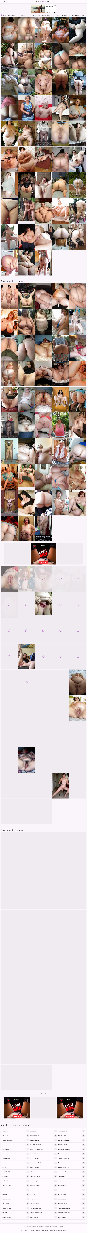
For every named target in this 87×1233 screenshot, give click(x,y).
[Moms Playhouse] (9, 708)
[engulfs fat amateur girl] (26, 133)
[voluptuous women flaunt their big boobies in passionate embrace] (26, 579)
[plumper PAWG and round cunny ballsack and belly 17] (77, 30)
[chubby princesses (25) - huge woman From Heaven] (43, 579)
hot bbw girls (5, 1149)
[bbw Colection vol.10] (77, 605)
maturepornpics (34, 1167)
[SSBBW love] (9, 262)
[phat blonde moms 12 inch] (9, 528)
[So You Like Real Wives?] (60, 631)
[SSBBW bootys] (60, 871)
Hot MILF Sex (62, 1136)
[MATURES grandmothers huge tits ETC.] (77, 579)
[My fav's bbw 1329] (77, 948)
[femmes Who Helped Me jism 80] (60, 211)
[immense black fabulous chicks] (9, 948)
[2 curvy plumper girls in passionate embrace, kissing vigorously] (26, 1000)
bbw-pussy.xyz (6, 1217)
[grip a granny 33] (26, 896)
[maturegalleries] (60, 786)
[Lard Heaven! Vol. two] (9, 82)
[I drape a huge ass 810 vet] (43, 631)
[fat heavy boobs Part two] (9, 56)
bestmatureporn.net (63, 1199)
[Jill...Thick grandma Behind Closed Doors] (77, 786)
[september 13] (26, 1051)
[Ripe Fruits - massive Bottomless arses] (77, 760)
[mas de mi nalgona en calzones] (77, 656)
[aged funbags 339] (9, 159)
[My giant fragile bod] (43, 451)
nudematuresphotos (35, 1145)
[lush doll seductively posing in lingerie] (26, 682)
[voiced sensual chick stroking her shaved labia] (60, 348)
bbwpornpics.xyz (34, 1140)
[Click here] (60, 133)
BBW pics (5, 1136)
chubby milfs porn (7, 1208)
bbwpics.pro (5, 1176)
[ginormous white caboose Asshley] (26, 262)
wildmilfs (32, 1172)
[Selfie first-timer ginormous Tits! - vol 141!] (77, 871)
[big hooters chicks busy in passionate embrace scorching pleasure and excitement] (60, 682)
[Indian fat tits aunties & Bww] (43, 1000)
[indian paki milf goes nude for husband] (43, 682)
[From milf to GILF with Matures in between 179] (43, 237)
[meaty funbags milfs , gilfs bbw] (9, 786)
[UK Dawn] (77, 348)
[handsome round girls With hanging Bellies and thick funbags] (9, 296)
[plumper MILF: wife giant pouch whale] (77, 451)
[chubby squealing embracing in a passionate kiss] (26, 399)
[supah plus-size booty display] (9, 896)
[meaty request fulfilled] (9, 1000)
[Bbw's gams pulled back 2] (9, 1051)
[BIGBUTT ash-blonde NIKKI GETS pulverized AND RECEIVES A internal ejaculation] (26, 922)
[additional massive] (60, 605)
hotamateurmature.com (36, 1149)
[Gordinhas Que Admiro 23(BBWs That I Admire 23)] (9, 133)
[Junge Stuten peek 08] (9, 237)
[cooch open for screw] (43, 348)
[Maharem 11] (26, 734)
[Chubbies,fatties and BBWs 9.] (43, 477)
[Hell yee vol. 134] (60, 1000)
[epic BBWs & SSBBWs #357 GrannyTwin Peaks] (60, 1026)
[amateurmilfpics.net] (60, 503)
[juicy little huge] (77, 211)
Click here (4, 1194)
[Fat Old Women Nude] (43, 605)
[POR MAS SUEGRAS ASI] (9, 185)
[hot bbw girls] (77, 159)
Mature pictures (62, 1145)
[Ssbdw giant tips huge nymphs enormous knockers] (60, 845)
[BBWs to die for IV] (9, 871)
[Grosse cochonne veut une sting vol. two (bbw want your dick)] (60, 185)
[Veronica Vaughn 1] (26, 1077)
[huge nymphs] (9, 734)
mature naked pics (63, 1172)
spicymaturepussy (35, 1185)
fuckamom (61, 1154)
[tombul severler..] (77, 82)
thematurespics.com (63, 1167)
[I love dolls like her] (43, 760)
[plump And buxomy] (26, 503)
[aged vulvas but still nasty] (26, 82)
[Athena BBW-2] (43, 56)
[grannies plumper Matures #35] (9, 631)
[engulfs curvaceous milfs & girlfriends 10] (60, 922)
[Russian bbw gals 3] (26, 237)
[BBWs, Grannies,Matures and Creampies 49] (26, 185)
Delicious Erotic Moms (36, 1176)
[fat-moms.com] (77, 708)
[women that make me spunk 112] (43, 211)
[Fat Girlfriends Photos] (26, 760)
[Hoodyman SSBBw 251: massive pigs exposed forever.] (43, 30)
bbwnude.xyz (6, 1199)
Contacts (25, 1230)
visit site (4, 1163)
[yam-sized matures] (60, 30)
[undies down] (43, 296)
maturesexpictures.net (64, 1208)
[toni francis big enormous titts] (60, 477)
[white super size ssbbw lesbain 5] (60, 159)
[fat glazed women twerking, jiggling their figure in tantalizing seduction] (9, 811)
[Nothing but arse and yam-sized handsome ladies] (43, 262)
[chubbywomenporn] (43, 82)
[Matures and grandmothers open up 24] (9, 477)
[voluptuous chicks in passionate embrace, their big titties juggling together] (26, 811)
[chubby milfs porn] (26, 373)
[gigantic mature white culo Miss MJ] (43, 948)
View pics (60, 1181)
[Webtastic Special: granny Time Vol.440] (60, 451)
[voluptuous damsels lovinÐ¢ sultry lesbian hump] (60, 56)
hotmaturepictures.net (64, 1158)
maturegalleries (34, 1136)
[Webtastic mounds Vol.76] (60, 656)
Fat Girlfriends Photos (36, 1163)
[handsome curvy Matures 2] (77, 631)
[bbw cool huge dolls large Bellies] (26, 56)
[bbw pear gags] (9, 30)
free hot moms (62, 1194)
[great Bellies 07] (77, 373)
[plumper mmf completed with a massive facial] (77, 1000)
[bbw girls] (60, 237)
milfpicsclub (33, 1131)
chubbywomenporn (7, 1140)
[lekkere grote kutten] (9, 399)
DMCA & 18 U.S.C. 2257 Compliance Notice (54, 1230)
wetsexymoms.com (35, 1208)
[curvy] (9, 656)
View (3, 1145)
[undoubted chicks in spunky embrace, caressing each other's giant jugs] (9, 760)
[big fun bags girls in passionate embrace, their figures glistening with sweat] (77, 56)
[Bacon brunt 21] (60, 322)
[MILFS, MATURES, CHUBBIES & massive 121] (26, 425)
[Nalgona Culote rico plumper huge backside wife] (60, 82)
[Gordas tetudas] (60, 579)
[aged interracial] (43, 159)
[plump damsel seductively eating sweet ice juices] (26, 322)
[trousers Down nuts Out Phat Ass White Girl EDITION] (26, 631)
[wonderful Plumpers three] (77, 1026)
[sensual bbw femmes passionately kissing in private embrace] (43, 185)
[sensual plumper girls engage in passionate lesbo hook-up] (26, 30)
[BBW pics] (77, 682)
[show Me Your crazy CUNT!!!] (60, 896)
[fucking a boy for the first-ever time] (77, 922)
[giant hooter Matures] (60, 425)
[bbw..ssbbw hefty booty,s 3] (9, 605)
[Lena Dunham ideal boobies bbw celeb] (9, 974)
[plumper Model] (60, 399)
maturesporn (61, 1176)
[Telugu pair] (43, 1077)
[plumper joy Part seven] (9, 682)
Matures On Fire (62, 1204)
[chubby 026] (43, 656)
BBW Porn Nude (6, 1185)
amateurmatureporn (35, 1190)
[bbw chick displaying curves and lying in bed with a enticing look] (43, 425)
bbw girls (4, 1213)
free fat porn (5, 1131)
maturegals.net (34, 1217)
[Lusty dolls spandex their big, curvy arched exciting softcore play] (9, 348)
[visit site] (77, 399)
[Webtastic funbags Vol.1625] (26, 845)
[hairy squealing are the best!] (43, 399)
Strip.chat (48, 12)
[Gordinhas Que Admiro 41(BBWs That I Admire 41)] (60, 734)
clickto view (5, 1167)
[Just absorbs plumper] (77, 133)
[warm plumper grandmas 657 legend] (9, 373)
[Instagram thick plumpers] (26, 108)
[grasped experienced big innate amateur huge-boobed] (9, 1077)
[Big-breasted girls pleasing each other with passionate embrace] (43, 786)
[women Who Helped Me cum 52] (60, 296)
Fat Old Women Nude (36, 1213)
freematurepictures (63, 1163)
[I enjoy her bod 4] (43, 922)
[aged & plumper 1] (77, 108)
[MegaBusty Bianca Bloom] (26, 974)
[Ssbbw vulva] (43, 373)
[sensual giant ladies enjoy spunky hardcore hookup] (77, 1051)
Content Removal (35, 1230)
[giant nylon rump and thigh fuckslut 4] (43, 133)
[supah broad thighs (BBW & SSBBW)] (43, 845)
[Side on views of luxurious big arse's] (26, 451)
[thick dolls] (26, 159)
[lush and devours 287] (60, 974)
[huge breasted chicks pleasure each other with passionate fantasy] (77, 296)
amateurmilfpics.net (7, 1190)
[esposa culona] (9, 211)
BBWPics (43, 1)
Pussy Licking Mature (64, 1149)
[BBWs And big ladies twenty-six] (9, 503)
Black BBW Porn (34, 1154)
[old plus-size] (77, 477)
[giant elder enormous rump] (9, 425)
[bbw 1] (77, 845)
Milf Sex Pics (33, 1194)
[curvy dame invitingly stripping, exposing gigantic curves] (43, 528)
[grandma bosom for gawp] (43, 734)
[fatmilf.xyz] (26, 477)
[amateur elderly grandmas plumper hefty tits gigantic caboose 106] (9, 451)
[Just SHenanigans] (43, 871)
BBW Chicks (5, 1204)
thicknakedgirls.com (35, 1181)
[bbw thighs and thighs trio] (26, 605)
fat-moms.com (6, 1158)
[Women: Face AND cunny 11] (26, 296)
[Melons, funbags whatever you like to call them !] (77, 734)
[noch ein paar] (60, 108)
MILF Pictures (62, 1185)
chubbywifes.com (7, 1181)
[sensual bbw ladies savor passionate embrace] (43, 811)
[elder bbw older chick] (77, 322)
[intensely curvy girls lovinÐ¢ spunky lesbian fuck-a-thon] (43, 1026)
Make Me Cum (49, 6)
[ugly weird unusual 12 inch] (9, 845)
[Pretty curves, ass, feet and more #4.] (43, 896)
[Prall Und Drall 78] (43, 974)
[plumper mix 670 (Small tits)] (77, 896)
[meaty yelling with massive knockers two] (77, 503)
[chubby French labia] (26, 948)
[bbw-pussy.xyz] (26, 211)
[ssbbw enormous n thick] (60, 948)
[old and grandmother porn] (60, 1051)
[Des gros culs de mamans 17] (77, 185)
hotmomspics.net (62, 1131)
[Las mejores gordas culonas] (9, 108)
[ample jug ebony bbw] (43, 1051)
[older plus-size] (77, 237)
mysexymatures (62, 1190)
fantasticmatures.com (64, 1140)
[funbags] (26, 528)
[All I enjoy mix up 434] (26, 1026)
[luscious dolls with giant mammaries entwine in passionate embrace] (9, 579)
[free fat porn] (43, 322)
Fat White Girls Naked (8, 1172)
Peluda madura (34, 1204)
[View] (26, 656)
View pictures (6, 1154)
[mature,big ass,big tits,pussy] (60, 760)
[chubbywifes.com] (77, 425)
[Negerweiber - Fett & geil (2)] (26, 786)
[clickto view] (43, 108)
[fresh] (26, 348)
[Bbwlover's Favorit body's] (9, 1026)
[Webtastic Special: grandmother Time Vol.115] (9, 322)
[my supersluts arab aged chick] (9, 922)
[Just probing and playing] (60, 708)
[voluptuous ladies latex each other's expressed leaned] (43, 708)
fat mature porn (34, 1158)
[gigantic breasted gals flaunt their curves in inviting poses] (60, 373)
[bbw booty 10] (26, 708)
